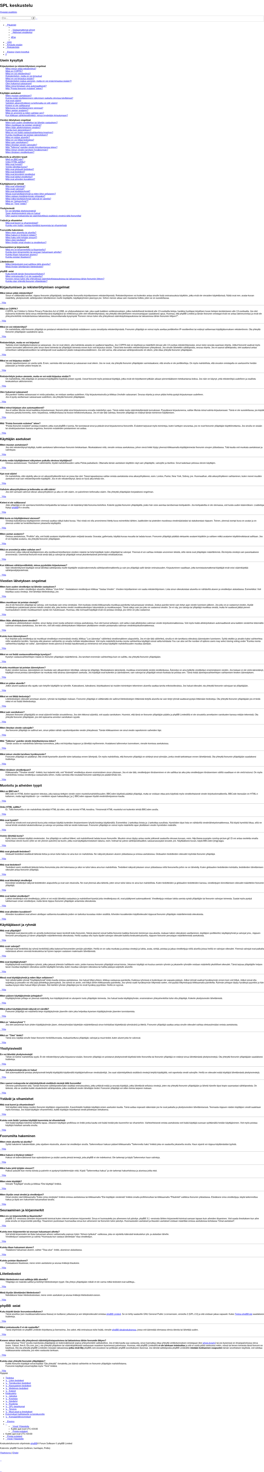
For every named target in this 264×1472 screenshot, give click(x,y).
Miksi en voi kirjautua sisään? (20, 78)
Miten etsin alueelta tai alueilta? (21, 232)
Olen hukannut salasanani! (19, 83)
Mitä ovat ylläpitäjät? (15, 186)
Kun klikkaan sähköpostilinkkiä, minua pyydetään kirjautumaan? (37, 115)
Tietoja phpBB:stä (243, 1314)
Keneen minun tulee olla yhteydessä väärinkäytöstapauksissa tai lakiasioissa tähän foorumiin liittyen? (55, 279)
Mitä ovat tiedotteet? (15, 172)
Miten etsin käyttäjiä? (16, 240)
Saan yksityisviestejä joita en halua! (23, 213)
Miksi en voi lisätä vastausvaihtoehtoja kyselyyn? (29, 132)
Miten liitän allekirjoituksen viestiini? (23, 127)
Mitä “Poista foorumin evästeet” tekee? (24, 88)
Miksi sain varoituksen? (17, 142)
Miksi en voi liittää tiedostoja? (20, 140)
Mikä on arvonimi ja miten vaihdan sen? (25, 113)
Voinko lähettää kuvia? (17, 167)
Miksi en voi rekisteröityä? (18, 73)
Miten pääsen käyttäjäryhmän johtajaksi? (25, 196)
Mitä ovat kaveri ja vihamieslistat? (22, 223)
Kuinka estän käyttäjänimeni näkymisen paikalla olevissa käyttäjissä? (39, 98)
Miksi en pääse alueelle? (18, 137)
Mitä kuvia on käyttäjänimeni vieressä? (24, 108)
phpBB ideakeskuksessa (124, 1330)
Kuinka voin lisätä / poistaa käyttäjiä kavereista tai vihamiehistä (36, 225)
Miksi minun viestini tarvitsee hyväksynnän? (27, 150)
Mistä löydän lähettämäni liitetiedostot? (24, 266)
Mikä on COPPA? (14, 71)
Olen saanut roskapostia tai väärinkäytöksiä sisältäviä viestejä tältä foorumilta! (43, 216)
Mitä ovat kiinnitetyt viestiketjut (20, 174)
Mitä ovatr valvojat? (15, 189)
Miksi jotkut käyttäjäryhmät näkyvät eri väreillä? (28, 199)
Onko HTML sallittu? (15, 162)
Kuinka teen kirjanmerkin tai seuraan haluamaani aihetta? (34, 252)
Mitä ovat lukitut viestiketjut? (19, 177)
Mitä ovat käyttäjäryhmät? (18, 191)
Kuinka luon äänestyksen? (18, 130)
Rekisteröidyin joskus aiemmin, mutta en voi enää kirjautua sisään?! (39, 81)
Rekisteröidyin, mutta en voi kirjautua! (24, 76)
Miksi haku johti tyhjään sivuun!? (21, 237)
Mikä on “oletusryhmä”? (17, 201)
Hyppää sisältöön (8, 12)
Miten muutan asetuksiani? (19, 95)
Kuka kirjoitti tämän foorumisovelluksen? (25, 274)
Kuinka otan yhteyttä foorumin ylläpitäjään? (26, 281)
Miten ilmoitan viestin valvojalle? (21, 145)
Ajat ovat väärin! (13, 100)
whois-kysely (209, 1343)
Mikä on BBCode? (14, 159)
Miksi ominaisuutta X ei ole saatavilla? (24, 276)
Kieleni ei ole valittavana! (18, 105)
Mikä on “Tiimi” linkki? (16, 204)
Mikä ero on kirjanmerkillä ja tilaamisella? (26, 249)
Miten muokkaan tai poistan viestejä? (24, 125)
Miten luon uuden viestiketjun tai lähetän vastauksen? (32, 122)
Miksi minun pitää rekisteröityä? (21, 69)
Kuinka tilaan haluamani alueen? (22, 254)
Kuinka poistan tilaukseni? (18, 257)
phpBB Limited (113, 1314)
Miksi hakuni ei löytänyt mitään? (21, 235)
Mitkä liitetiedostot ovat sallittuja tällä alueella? (28, 264)
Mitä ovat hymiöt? (14, 164)
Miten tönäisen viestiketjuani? (20, 152)
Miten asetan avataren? (17, 110)
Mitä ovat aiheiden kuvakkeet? (20, 179)
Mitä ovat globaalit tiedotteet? (20, 169)
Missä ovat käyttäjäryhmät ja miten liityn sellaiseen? (31, 194)
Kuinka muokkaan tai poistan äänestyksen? (27, 135)
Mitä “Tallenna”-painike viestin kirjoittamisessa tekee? (31, 147)
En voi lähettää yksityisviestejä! (21, 211)
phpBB (15, 507)
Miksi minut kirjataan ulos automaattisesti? (26, 86)
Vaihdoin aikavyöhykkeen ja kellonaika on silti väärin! (31, 103)
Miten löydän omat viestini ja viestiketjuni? (26, 242)
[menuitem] (23, 30)
